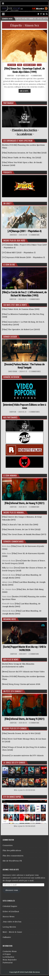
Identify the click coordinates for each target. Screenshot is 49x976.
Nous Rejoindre (10, 960)
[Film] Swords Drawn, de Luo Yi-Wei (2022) (21, 733)
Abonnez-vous (11, 890)
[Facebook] (40, 14)
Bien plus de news (10, 659)
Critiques (11, 65)
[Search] (46, 14)
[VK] (44, 14)
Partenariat (7, 963)
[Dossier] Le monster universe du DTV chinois (23, 756)
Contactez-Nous (10, 951)
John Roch (13, 235)
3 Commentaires (34, 412)
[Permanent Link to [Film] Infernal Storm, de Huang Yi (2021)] (24, 489)
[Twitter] (38, 14)
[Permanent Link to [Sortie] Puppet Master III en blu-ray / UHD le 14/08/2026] (24, 633)
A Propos (7, 954)
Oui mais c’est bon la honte (15, 304)
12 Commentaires (35, 371)
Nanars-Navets (29, 65)
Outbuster (7, 937)
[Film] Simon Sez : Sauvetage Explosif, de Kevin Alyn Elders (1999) (24, 70)
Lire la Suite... (24, 91)
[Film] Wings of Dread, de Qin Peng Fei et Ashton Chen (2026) (24, 748)
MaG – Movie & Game (12, 932)
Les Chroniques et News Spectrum (17, 140)
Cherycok (10, 75)
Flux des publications (12, 850)
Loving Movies (9, 927)
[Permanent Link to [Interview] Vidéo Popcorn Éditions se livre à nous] (24, 391)
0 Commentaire (34, 235)
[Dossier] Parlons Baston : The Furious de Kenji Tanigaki (24, 366)
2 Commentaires (34, 299)
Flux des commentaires (13, 856)
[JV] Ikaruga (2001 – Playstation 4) (24, 231)
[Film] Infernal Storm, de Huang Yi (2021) (24, 503)
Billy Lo (5, 568)
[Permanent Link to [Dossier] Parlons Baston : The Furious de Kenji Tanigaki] (24, 350)
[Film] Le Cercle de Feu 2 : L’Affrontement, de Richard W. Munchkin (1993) (24, 294)
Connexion (8, 845)
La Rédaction (8, 957)
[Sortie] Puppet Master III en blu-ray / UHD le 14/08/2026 (24, 648)
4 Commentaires (36, 75)
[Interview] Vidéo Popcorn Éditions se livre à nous (24, 406)
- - (24, 133)
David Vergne (12, 371)
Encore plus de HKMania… (14, 512)
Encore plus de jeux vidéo (14, 240)
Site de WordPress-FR (12, 861)
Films (20, 65)
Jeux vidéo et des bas (12, 922)
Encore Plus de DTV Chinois (15, 728)
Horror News (8, 917)
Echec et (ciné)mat (11, 911)
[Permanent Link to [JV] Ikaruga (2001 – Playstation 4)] (24, 217)
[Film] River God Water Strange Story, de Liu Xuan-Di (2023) (24, 740)
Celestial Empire (10, 906)
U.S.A (39, 65)
